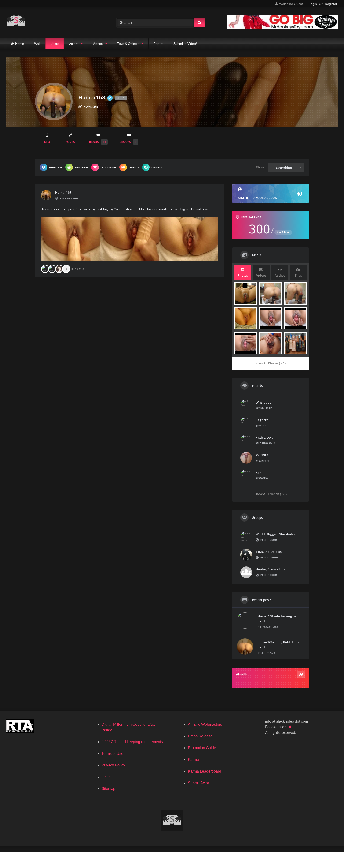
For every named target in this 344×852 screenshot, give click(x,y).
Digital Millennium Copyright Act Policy (128, 727)
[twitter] (290, 727)
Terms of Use (112, 753)
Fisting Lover (265, 437)
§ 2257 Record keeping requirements (132, 742)
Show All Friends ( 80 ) (270, 494)
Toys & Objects (128, 43)
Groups (127, 142)
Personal (55, 167)
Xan (258, 473)
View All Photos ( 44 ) (271, 363)
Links (106, 777)
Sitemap (108, 789)
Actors (73, 43)
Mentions (81, 167)
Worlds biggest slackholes (275, 534)
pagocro (262, 420)
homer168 (63, 193)
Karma (193, 760)
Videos (98, 43)
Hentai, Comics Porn (271, 569)
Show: (260, 167)
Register (331, 4)
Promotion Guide (202, 748)
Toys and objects (269, 551)
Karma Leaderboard (204, 771)
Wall (37, 43)
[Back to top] (329, 838)
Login (313, 4)
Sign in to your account (258, 198)
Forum (158, 43)
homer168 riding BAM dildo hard (278, 644)
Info (47, 142)
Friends (97, 142)
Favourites (109, 167)
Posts (70, 142)
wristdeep (263, 402)
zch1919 (262, 455)
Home (19, 43)
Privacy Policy (113, 765)
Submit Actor (198, 783)
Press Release (200, 736)
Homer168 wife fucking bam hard (278, 618)
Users (54, 43)
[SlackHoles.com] (16, 22)
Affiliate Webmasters (205, 724)
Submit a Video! (185, 43)
